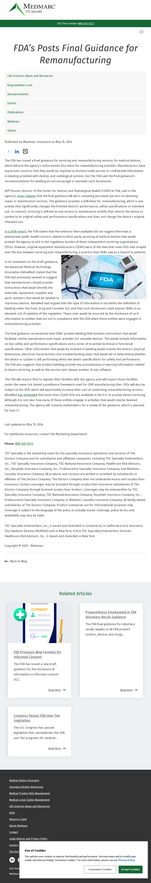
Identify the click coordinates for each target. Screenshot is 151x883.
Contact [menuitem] (13, 832)
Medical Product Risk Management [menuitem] (29, 793)
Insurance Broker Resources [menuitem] (26, 787)
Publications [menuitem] (15, 112)
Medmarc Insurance (36, 142)
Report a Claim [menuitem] (18, 819)
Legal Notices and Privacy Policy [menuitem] (28, 838)
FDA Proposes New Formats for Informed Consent (37, 654)
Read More (54, 690)
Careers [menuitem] (13, 845)
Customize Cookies (100, 869)
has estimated (27, 395)
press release (26, 196)
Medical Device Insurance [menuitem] (24, 780)
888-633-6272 (86, 23)
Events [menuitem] (11, 103)
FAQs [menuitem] (12, 813)
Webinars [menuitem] (13, 121)
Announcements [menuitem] (18, 94)
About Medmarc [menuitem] (18, 826)
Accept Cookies (130, 869)
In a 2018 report (15, 231)
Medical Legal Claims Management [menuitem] (29, 800)
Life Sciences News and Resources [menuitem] (30, 76)
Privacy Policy (126, 860)
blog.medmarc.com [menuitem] (19, 85)
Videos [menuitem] (11, 131)
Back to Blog (18, 561)
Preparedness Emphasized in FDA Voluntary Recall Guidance (110, 614)
